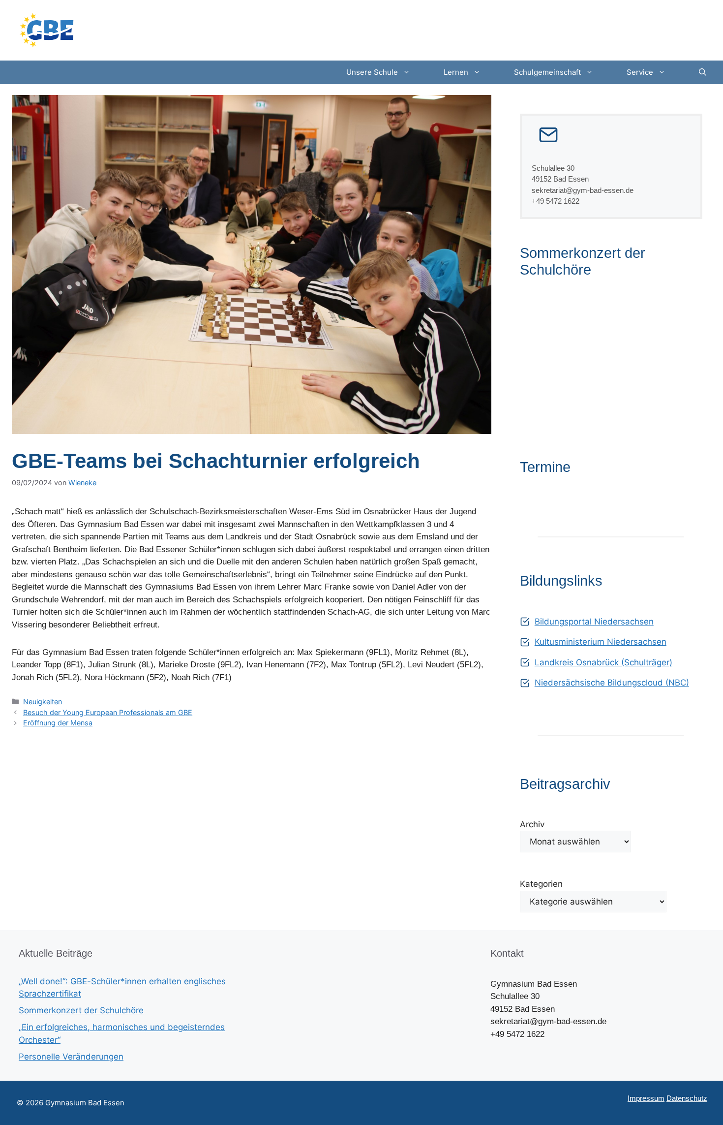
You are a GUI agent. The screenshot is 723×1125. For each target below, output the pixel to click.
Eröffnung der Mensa (57, 723)
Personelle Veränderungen (71, 1057)
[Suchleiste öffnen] (702, 72)
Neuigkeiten (42, 701)
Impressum (646, 1098)
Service (640, 72)
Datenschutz (686, 1098)
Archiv (532, 824)
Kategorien (541, 884)
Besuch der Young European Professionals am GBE (107, 712)
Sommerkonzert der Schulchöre (81, 1010)
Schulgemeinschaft (547, 72)
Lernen (456, 72)
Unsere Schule (372, 72)
